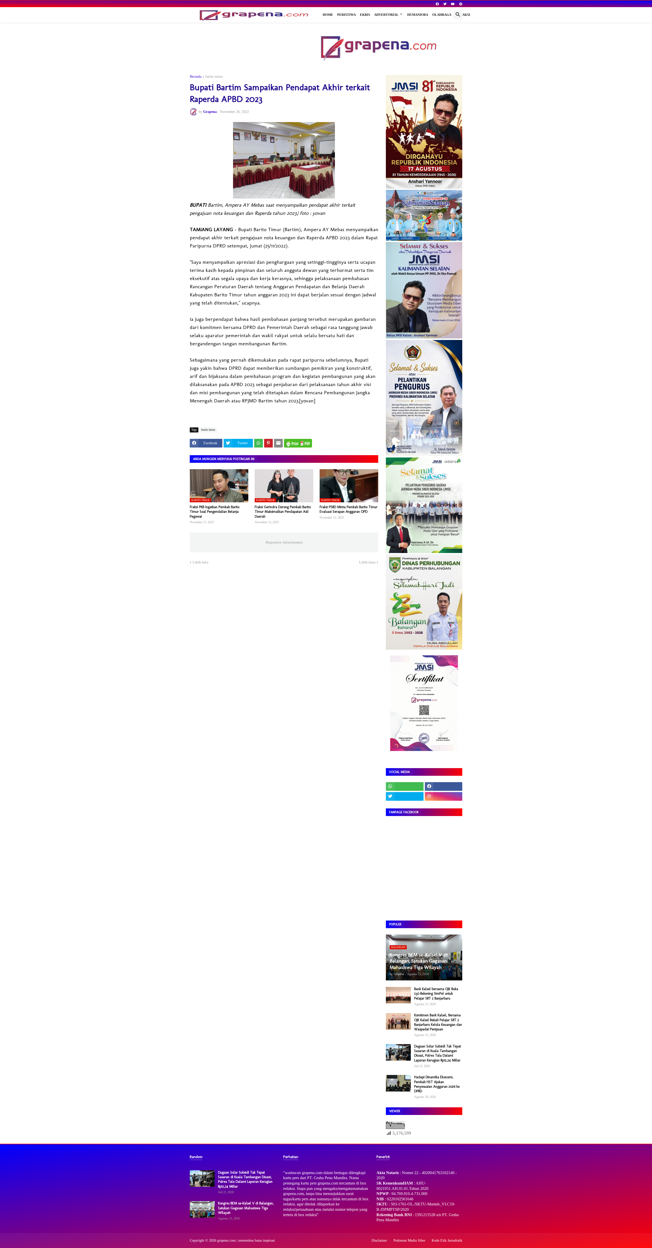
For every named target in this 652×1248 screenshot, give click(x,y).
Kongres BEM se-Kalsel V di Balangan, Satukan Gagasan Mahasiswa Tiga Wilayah (246, 1208)
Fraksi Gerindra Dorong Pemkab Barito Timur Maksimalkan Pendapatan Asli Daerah (283, 511)
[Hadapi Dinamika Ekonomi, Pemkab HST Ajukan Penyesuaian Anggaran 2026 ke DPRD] (398, 1083)
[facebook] (437, 4)
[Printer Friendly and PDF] (298, 443)
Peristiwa (346, 15)
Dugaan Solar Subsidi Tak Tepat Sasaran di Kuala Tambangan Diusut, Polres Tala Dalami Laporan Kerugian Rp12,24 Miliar (437, 1053)
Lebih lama (367, 562)
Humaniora (417, 15)
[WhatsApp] (258, 443)
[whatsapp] (405, 786)
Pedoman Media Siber (409, 1240)
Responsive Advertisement (284, 542)
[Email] (278, 443)
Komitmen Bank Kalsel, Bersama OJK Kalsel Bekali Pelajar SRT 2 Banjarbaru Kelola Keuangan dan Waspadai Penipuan (438, 1022)
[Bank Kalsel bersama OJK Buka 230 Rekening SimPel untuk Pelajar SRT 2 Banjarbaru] (398, 995)
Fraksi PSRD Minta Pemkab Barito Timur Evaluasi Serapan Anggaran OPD (348, 509)
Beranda (195, 76)
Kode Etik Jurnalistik (447, 1240)
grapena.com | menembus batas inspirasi (246, 1240)
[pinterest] (460, 4)
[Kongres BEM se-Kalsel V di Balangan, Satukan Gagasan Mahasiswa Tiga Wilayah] (202, 1209)
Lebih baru (200, 562)
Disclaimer (379, 1240)
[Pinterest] (268, 443)
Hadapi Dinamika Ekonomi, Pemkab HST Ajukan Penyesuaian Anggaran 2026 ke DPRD (437, 1084)
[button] (458, 14)
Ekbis (365, 15)
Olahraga (441, 15)
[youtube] (453, 4)
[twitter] (444, 4)
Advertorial (386, 15)
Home (328, 15)
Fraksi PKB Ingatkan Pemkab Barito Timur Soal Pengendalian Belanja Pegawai (214, 511)
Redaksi (462, 15)
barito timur (214, 76)
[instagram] (444, 796)
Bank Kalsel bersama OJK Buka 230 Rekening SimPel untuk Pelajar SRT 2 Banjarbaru (436, 993)
